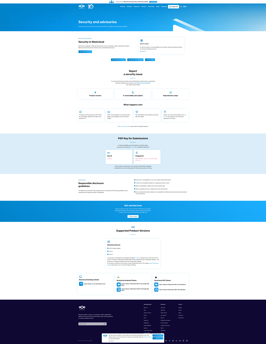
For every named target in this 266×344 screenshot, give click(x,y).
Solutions (129, 6)
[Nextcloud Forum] (176, 340)
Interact (180, 304)
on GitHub (137, 258)
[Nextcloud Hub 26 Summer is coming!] (117, 1)
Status (162, 333)
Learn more (148, 1)
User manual (163, 315)
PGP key (132, 147)
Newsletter (163, 330)
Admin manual (164, 312)
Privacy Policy (147, 337)
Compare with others (165, 325)
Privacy (145, 315)
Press (145, 317)
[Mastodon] (183, 340)
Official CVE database (136, 59)
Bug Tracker (181, 317)
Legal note (146, 320)
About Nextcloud (147, 304)
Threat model (150, 59)
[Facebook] (166, 340)
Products (122, 6)
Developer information (165, 320)
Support (180, 307)
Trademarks (146, 322)
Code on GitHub (164, 322)
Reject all (158, 338)
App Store (163, 310)
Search (162, 328)
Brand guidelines (147, 325)
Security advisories (119, 59)
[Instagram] (169, 340)
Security (162, 317)
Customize (111, 341)
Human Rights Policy (148, 330)
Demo (180, 312)
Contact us (181, 315)
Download (164, 6)
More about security (85, 51)
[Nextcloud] (86, 6)
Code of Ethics (147, 333)
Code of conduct (147, 312)
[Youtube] (180, 340)
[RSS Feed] (187, 340)
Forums (180, 310)
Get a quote (134, 216)
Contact (181, 7)
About (157, 6)
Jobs (145, 310)
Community (151, 6)
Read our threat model (123, 126)
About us (146, 307)
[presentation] (106, 1)
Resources (137, 6)
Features (145, 328)
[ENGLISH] (185, 7)
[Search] (104, 323)
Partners (143, 6)
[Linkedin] (173, 340)
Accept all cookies (158, 335)
